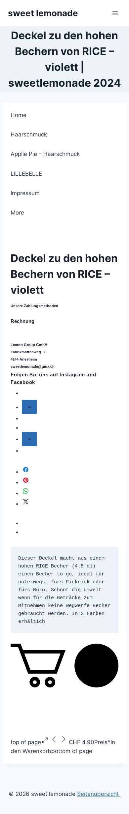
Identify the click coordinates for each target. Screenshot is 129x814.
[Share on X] (26, 503)
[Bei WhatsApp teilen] (26, 493)
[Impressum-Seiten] (29, 439)
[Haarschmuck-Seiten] (29, 407)
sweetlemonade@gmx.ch (33, 366)
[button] (64, 685)
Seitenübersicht (98, 794)
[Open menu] (115, 13)
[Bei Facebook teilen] (26, 471)
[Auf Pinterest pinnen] (26, 482)
